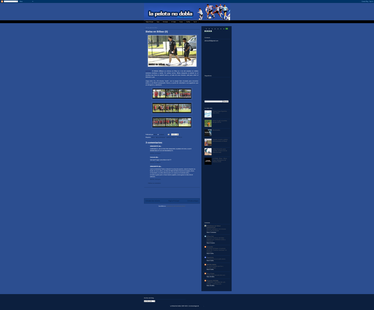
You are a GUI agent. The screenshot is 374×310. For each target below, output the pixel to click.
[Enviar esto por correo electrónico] (172, 134)
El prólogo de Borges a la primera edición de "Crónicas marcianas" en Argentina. (217, 250)
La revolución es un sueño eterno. (216, 259)
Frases (181, 21)
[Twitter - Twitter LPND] (205, 31)
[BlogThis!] (174, 134)
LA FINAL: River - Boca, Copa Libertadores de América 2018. (220, 160)
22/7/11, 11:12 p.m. (155, 153)
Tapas (158, 21)
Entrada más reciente (153, 201)
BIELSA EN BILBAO (161, 137)
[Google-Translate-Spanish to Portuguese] (226, 29)
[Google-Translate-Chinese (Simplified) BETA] (206, 29)
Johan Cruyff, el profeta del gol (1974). (220, 121)
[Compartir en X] (176, 134)
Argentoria (210, 257)
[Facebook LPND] (207, 31)
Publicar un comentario (154, 183)
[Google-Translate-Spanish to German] (212, 29)
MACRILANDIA (211, 264)
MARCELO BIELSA (171, 137)
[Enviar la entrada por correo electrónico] (168, 134)
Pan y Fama (210, 273)
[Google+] (209, 31)
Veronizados (216, 130)
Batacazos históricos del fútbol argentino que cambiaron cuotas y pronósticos (216, 239)
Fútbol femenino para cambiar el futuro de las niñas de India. (220, 150)
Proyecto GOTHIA (212, 280)
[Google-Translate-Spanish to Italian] (215, 29)
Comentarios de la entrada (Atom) (175, 206)
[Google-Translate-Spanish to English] (221, 29)
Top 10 (195, 21)
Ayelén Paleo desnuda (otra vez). (216, 275)
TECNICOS (179, 137)
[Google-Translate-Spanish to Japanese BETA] (218, 29)
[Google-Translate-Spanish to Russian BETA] (224, 29)
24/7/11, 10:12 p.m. (155, 179)
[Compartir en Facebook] (178, 134)
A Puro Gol (210, 236)
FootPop (188, 21)
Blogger (201, 306)
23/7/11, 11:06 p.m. (155, 162)
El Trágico (173, 21)
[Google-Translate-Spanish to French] (209, 29)
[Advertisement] (172, 192)
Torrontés (210, 247)
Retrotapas (165, 21)
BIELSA (153, 137)
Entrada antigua (192, 201)
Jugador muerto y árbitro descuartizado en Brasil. (220, 140)
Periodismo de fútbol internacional (214, 226)
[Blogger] (211, 31)
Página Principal (149, 21)
